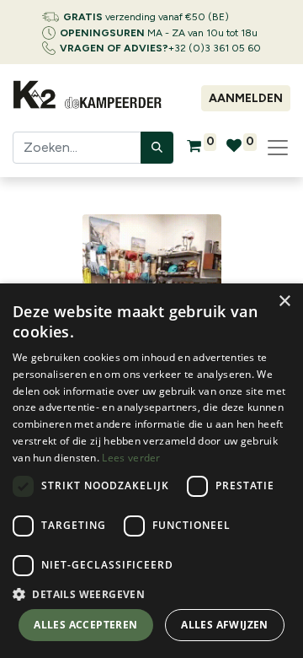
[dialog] (151, 470)
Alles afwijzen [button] (224, 625)
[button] (151, 593)
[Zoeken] (157, 148)
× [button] (284, 301)
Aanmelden (246, 98)
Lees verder (131, 457)
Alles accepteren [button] (85, 625)
